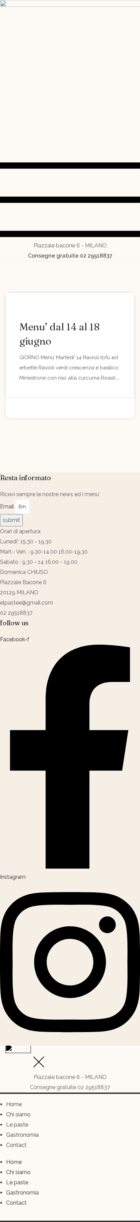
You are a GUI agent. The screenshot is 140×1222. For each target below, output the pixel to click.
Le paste (17, 1124)
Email (7, 506)
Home (14, 1104)
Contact (16, 1145)
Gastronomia (22, 1135)
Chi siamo (18, 1114)
